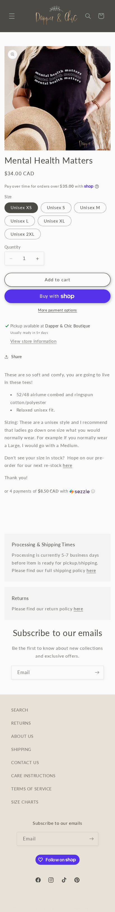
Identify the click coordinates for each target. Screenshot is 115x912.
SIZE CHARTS (25, 801)
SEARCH (19, 709)
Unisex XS (21, 207)
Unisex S (56, 207)
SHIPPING (21, 749)
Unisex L (20, 220)
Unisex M (90, 207)
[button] (11, 16)
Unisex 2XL (23, 234)
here (67, 465)
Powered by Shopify (85, 908)
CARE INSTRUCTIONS (33, 775)
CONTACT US (25, 762)
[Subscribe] (97, 672)
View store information (33, 341)
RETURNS (21, 723)
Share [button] (16, 356)
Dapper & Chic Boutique (47, 908)
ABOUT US (22, 736)
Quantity (12, 247)
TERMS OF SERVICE (31, 788)
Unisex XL (54, 220)
